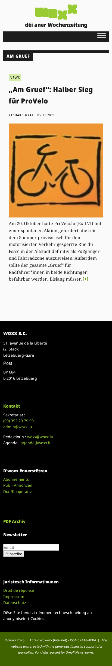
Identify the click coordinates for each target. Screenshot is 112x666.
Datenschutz (14, 602)
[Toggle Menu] (101, 35)
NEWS (15, 77)
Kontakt (11, 406)
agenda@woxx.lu (36, 442)
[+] (85, 279)
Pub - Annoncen (17, 485)
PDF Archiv (14, 521)
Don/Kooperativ (17, 491)
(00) (18, 420)
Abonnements (16, 479)
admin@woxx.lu (17, 426)
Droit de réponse (18, 590)
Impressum (13, 596)
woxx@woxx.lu (40, 436)
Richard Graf (21, 115)
